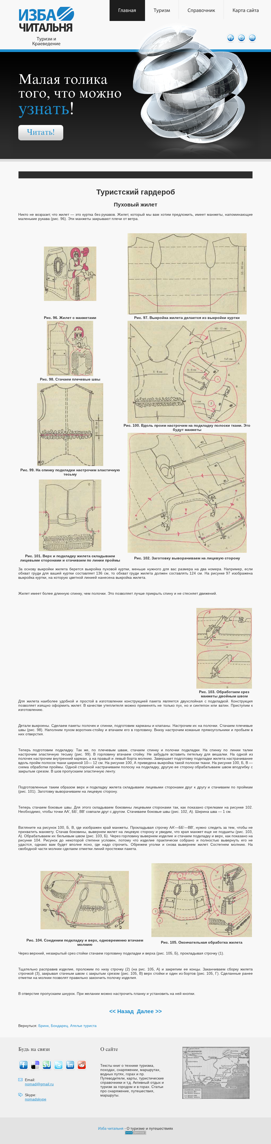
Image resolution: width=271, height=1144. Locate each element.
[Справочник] (201, 10)
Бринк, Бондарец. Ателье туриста (67, 1026)
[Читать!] (40, 132)
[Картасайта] (246, 10)
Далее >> (149, 1011)
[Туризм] (162, 10)
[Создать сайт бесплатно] (135, 1133)
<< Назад (121, 1011)
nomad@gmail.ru (39, 1084)
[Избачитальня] (111, 1128)
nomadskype (35, 1099)
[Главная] (127, 10)
